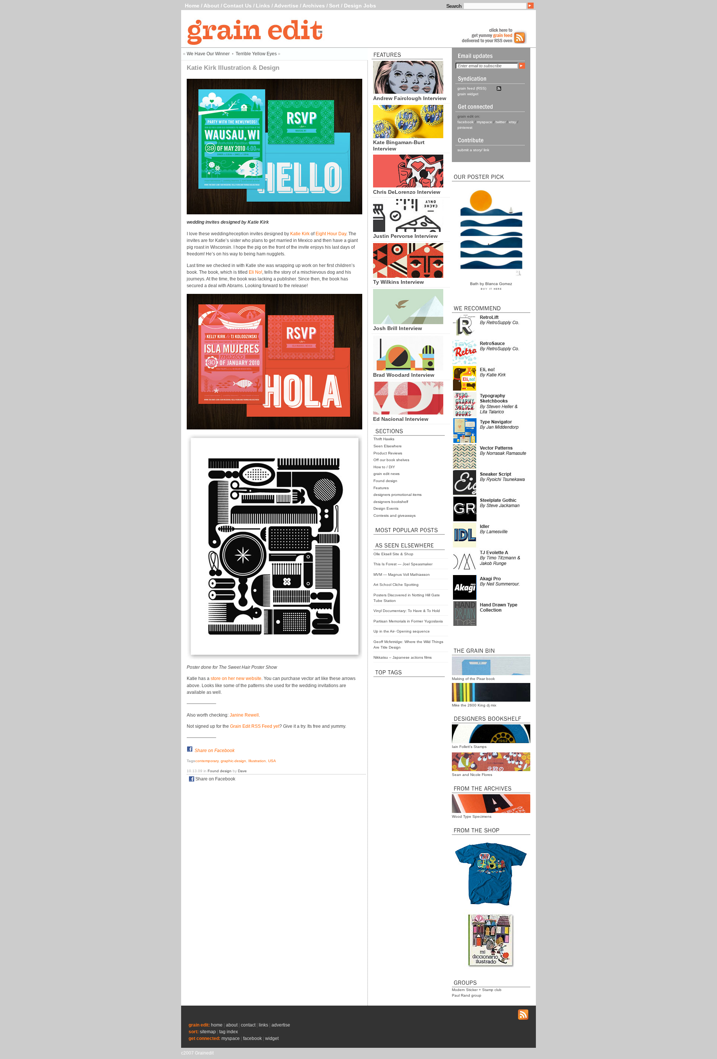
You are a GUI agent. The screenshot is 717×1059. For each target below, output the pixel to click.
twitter (501, 122)
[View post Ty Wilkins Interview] (408, 276)
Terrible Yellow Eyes (256, 53)
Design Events (385, 508)
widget (272, 1038)
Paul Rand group (466, 995)
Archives (313, 6)
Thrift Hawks (383, 439)
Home (192, 6)
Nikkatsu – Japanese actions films (402, 657)
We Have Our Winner (208, 53)
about (232, 1025)
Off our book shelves (391, 460)
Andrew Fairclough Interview (409, 98)
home (217, 1025)
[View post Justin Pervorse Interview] (408, 230)
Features (381, 488)
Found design (385, 481)
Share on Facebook (215, 750)
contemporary (206, 761)
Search (454, 6)
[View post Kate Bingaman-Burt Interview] (408, 136)
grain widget (467, 94)
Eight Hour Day (331, 233)
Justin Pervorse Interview (405, 236)
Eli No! (255, 272)
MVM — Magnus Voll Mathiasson (401, 574)
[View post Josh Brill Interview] (408, 322)
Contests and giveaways (394, 515)
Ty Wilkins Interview (398, 282)
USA (272, 761)
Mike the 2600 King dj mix (474, 705)
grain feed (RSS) (471, 88)
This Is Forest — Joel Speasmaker (402, 564)
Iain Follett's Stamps (469, 747)
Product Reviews (387, 453)
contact (248, 1025)
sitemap (208, 1031)
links (263, 1025)
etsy (512, 122)
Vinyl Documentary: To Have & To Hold (406, 611)
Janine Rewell (244, 715)
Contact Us (237, 6)
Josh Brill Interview (397, 328)
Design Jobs (360, 6)
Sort (334, 6)
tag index (228, 1031)
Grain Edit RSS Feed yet (254, 726)
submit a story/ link (473, 150)
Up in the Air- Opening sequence (401, 631)
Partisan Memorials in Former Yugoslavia (408, 621)
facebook (465, 122)
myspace (484, 122)
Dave (242, 771)
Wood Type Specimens (471, 816)
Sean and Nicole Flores (472, 775)
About (211, 6)
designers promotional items (397, 495)
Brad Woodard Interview (403, 375)
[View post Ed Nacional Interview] (408, 413)
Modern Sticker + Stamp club (477, 990)
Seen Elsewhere (387, 446)
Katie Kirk (300, 233)
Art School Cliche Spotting (396, 585)
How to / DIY (384, 467)
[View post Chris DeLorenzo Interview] (408, 186)
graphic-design (233, 761)
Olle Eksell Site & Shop (393, 554)
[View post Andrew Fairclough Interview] (408, 92)
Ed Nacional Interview (400, 419)
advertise (280, 1025)
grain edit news (386, 474)
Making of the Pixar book (473, 679)
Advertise (286, 6)
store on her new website (236, 678)
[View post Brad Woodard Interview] (408, 369)
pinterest (464, 127)
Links (263, 6)
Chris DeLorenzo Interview (406, 192)
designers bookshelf (390, 502)
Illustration (257, 761)
